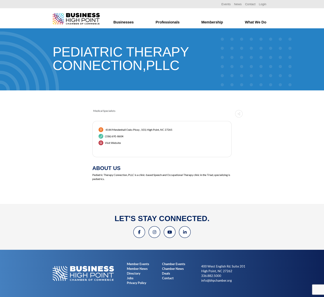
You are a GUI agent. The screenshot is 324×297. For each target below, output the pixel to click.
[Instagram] (154, 232)
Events (226, 4)
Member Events (138, 264)
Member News (137, 269)
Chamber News (173, 269)
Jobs (130, 278)
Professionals (168, 22)
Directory (133, 273)
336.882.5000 (211, 276)
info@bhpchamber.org (216, 280)
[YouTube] (170, 232)
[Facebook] (139, 232)
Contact (250, 4)
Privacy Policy (136, 283)
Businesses (123, 22)
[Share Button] (239, 114)
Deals (166, 273)
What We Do (255, 22)
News (238, 4)
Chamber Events (173, 264)
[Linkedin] (185, 232)
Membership (212, 22)
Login (262, 4)
